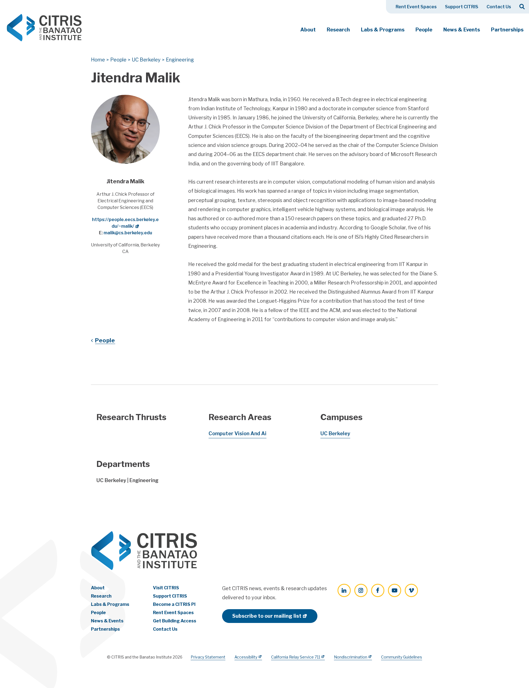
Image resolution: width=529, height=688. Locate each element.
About (308, 30)
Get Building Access (174, 621)
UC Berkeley (335, 433)
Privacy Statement (208, 657)
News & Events (461, 30)
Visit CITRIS (166, 587)
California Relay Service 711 (295, 657)
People (423, 30)
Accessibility (245, 657)
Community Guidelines (401, 657)
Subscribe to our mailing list (266, 616)
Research (338, 30)
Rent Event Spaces (416, 6)
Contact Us (499, 6)
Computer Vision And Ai (237, 433)
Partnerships (507, 30)
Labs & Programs (382, 30)
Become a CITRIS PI (174, 604)
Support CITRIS (461, 6)
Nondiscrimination (350, 657)
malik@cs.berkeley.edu (128, 232)
